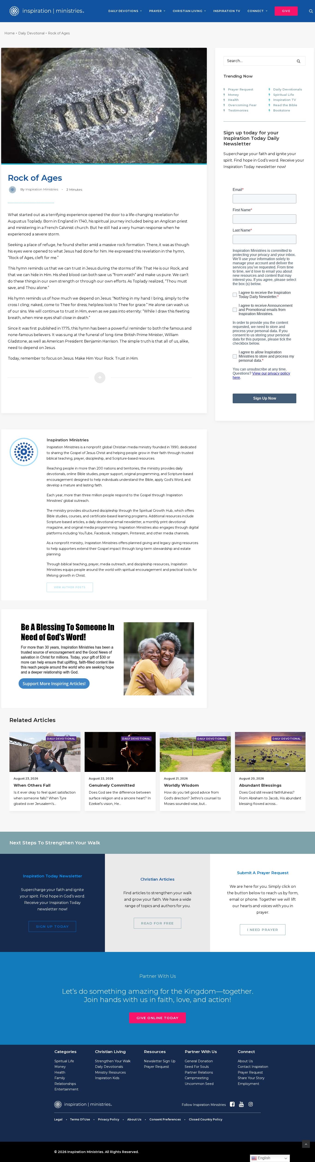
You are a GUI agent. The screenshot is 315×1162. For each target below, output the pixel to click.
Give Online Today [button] (158, 1018)
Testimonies (238, 110)
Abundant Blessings (260, 785)
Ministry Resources (110, 1072)
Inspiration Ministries (41, 189)
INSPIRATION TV (226, 11)
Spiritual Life (283, 94)
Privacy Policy (108, 1119)
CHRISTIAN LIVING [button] (187, 11)
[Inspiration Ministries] (46, 11)
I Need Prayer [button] (262, 929)
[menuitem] (125, 11)
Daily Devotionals (287, 89)
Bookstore (281, 110)
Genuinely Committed (112, 785)
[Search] (264, 61)
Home (9, 33)
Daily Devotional (31, 33)
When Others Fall (32, 785)
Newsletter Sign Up (159, 1061)
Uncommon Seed (199, 1084)
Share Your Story (251, 1078)
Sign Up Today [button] (52, 926)
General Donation (199, 1061)
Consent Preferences (165, 1119)
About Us (245, 1061)
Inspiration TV (284, 100)
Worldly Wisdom (181, 785)
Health (233, 100)
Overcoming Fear (242, 105)
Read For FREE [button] (157, 923)
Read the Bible (285, 105)
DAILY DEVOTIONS (123, 11)
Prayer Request (240, 89)
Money (233, 94)
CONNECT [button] (255, 11)
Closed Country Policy (205, 1119)
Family (59, 1078)
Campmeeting (196, 1078)
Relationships (65, 1084)
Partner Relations (199, 1072)
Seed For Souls (197, 1067)
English (263, 1158)
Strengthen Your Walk (113, 1061)
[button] (284, 11)
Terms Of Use (80, 1119)
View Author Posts (70, 587)
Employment (248, 1084)
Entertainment (66, 1089)
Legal (58, 1119)
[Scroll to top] (306, 1143)
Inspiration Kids (107, 1078)
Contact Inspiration (253, 1067)
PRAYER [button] (155, 11)
